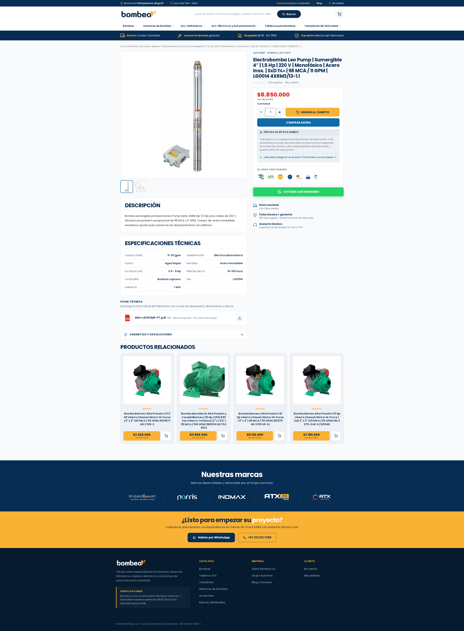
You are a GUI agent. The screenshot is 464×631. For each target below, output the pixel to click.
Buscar (291, 14)
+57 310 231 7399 (259, 537)
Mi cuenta (310, 569)
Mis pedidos (312, 575)
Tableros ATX (208, 575)
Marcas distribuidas (212, 602)
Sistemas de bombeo (213, 589)
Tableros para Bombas (280, 26)
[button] (126, 186)
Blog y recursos (262, 582)
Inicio (123, 46)
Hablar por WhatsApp (214, 537)
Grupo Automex (262, 575)
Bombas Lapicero (150, 46)
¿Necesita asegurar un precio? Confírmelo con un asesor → (300, 157)
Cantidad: (263, 104)
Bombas (128, 26)
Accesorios (206, 595)
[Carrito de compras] (339, 14)
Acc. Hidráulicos (191, 26)
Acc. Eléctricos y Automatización (234, 26)
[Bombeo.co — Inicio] (138, 14)
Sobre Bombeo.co (264, 569)
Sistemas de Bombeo (157, 26)
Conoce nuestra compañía (293, 3)
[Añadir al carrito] (166, 436)
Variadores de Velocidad (321, 26)
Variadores (206, 582)
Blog (319, 3)
